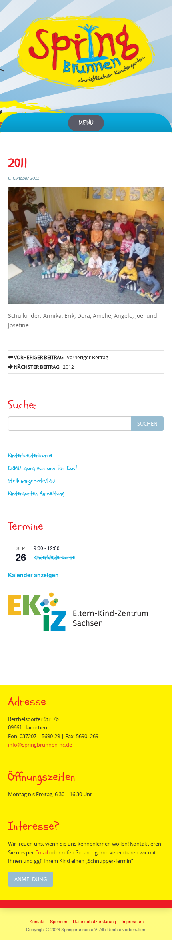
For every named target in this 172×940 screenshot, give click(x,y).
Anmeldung (30, 879)
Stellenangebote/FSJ (31, 481)
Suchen (147, 423)
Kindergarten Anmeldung (36, 493)
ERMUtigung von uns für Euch (43, 468)
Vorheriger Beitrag (60, 357)
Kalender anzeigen (33, 575)
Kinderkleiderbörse (30, 455)
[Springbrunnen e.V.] (86, 52)
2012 (43, 367)
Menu (86, 123)
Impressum (133, 921)
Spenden (58, 921)
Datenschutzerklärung (94, 921)
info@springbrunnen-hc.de (40, 744)
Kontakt (37, 921)
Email (41, 852)
